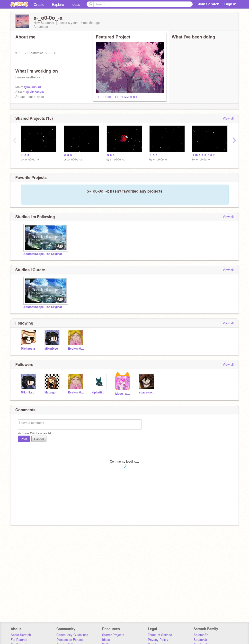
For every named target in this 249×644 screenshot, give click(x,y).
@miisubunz (33, 86)
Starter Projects (113, 634)
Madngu (49, 392)
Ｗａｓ (68, 155)
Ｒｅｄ (25, 155)
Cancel (39, 439)
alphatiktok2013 (100, 392)
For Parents (19, 639)
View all (228, 118)
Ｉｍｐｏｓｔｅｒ (203, 155)
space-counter (147, 392)
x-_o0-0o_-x (32, 159)
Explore (58, 4)
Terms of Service (160, 634)
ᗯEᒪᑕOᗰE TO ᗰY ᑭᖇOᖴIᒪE (117, 96)
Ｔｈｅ (153, 155)
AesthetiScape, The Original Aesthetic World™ (45, 254)
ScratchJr (200, 639)
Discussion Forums (70, 639)
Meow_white (123, 394)
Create (39, 4)
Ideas (75, 4)
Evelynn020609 (76, 348)
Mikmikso (51, 348)
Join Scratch (208, 4)
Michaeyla (28, 348)
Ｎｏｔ (111, 155)
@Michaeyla (35, 91)
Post (24, 439)
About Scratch (21, 634)
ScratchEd (201, 634)
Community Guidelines (72, 634)
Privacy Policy (158, 639)
